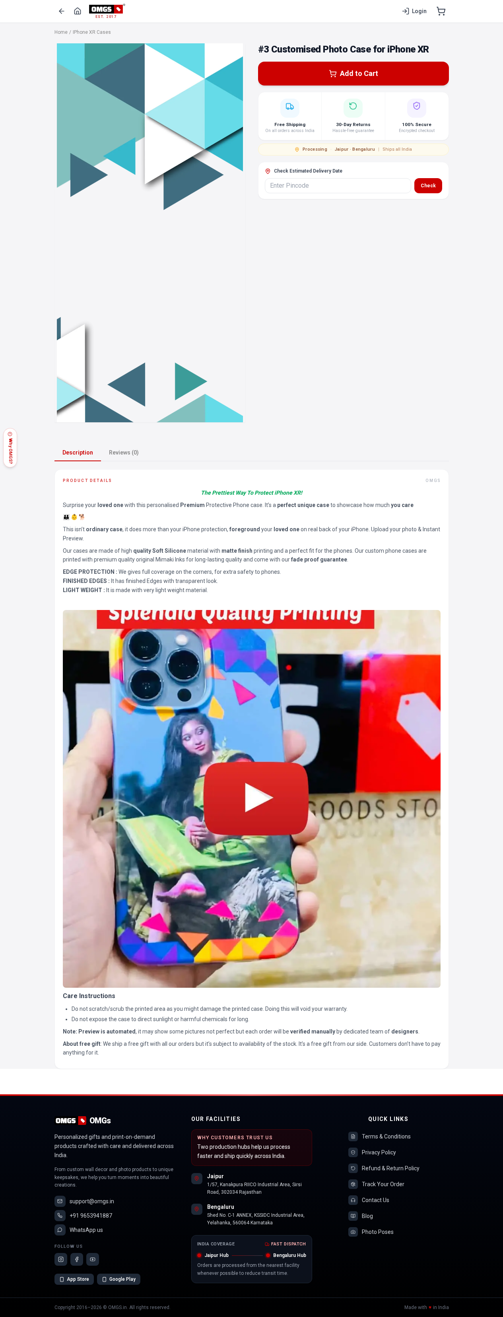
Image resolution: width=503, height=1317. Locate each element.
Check (428, 185)
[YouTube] (92, 1259)
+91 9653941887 (91, 1215)
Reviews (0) (124, 452)
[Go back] (61, 11)
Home (61, 32)
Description (77, 452)
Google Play (122, 1279)
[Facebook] (76, 1259)
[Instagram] (60, 1259)
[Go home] (77, 11)
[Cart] (441, 11)
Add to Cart (359, 73)
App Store (78, 1279)
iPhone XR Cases (92, 32)
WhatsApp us (86, 1230)
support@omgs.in (92, 1201)
